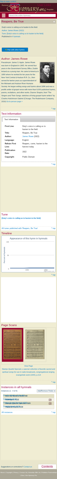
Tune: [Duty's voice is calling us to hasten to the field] (22, 34)
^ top (53, 109)
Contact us (28, 467)
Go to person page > (14, 101)
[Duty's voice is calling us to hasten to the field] (21, 218)
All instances (7, 412)
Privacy (16, 472)
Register (50, 10)
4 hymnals (16, 37)
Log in (40, 10)
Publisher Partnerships (49, 472)
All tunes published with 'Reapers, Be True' (20, 228)
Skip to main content (8, 1)
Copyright (9, 472)
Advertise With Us (34, 472)
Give (22, 475)
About (2, 472)
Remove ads (7, 5)
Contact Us (23, 472)
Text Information (11, 119)
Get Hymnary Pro (31, 475)
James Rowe (27, 136)
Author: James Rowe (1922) (13, 30)
